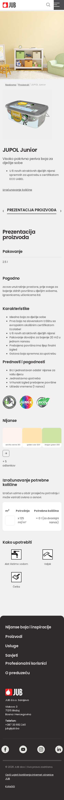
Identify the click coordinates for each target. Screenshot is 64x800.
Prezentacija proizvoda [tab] (31, 210)
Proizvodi (23, 84)
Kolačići (10, 786)
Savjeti (11, 655)
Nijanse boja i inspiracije (28, 627)
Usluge (11, 646)
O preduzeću (17, 673)
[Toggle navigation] (59, 5)
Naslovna (10, 84)
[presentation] (3, 210)
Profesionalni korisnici (26, 663)
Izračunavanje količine (17, 190)
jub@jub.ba (12, 728)
